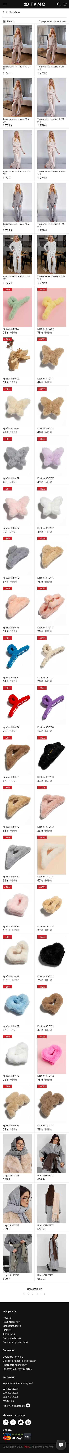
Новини (7, 1317)
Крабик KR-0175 (45, 627)
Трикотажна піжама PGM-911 (16, 68)
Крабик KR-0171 (11, 1125)
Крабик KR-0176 (11, 578)
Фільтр (10, 21)
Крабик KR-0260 (11, 329)
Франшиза (9, 1334)
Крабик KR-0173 (11, 777)
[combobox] (61, 21)
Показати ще (34, 1288)
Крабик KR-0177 (45, 378)
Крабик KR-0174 (11, 677)
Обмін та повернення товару (19, 1360)
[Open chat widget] (61, 1445)
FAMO (26, 1446)
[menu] (5, 4)
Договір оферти (12, 1338)
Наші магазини (11, 1321)
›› (45, 1293)
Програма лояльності (15, 1364)
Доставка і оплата (13, 1356)
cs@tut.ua (8, 1400)
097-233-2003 (10, 1388)
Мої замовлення (12, 1325)
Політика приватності (15, 1342)
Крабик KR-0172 (11, 926)
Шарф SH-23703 (11, 1175)
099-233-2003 (10, 1392)
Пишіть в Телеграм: (14, 1405)
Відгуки (7, 1329)
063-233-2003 (10, 1396)
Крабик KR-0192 (11, 378)
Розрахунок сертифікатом (17, 1368)
